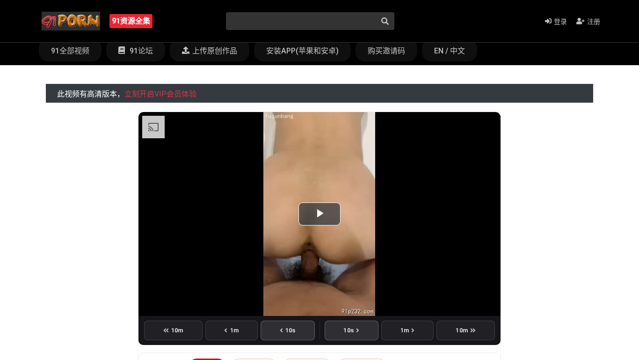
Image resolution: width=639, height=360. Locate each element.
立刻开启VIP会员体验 (160, 94)
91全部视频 (70, 50)
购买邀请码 (386, 50)
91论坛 (140, 50)
